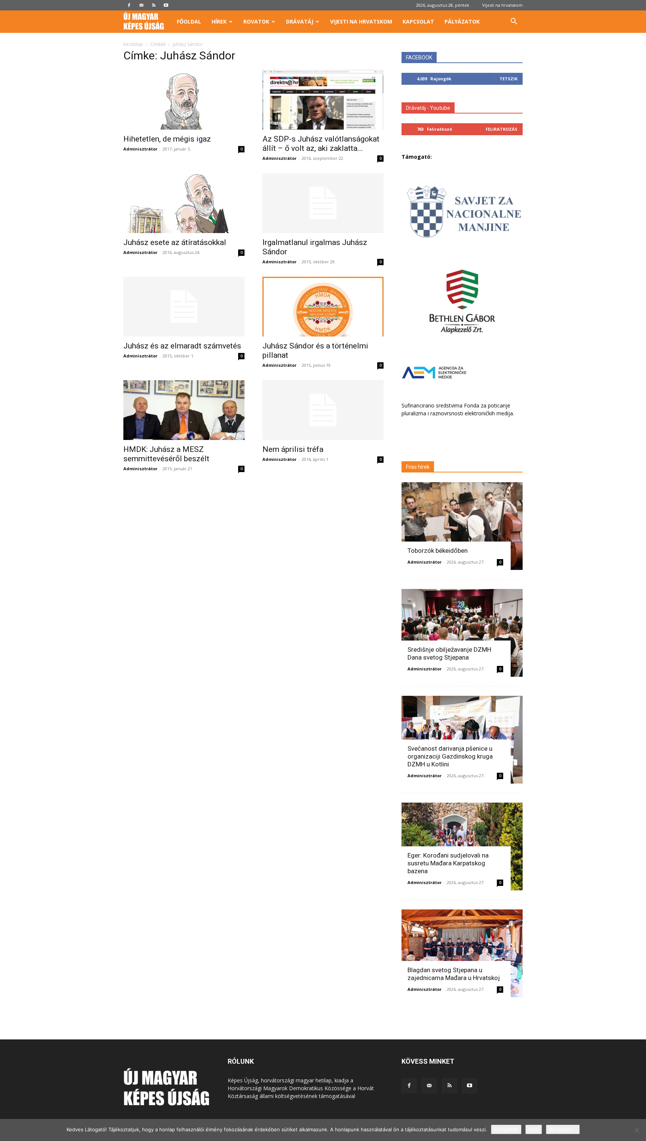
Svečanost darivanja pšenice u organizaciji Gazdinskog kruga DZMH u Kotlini (450, 756)
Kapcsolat (418, 21)
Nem (533, 1129)
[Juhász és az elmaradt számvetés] (183, 307)
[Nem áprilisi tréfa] (323, 410)
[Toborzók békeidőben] (462, 526)
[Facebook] (129, 5)
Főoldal (189, 21)
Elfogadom (506, 1129)
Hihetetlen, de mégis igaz (167, 138)
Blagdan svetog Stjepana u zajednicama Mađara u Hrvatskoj (453, 974)
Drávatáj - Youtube (428, 108)
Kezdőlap (133, 44)
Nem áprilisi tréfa (292, 449)
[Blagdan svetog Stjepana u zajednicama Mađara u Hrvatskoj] (462, 953)
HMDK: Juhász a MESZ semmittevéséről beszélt (166, 454)
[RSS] (153, 5)
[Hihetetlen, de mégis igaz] (183, 100)
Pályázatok (462, 21)
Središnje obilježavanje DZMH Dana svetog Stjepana (449, 653)
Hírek (219, 21)
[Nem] (636, 1130)
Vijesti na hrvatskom (502, 5)
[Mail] (141, 5)
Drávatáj (299, 21)
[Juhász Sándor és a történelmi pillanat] (323, 307)
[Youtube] (166, 5)
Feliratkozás (501, 129)
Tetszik (508, 78)
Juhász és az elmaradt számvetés (182, 345)
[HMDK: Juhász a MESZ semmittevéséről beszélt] (183, 410)
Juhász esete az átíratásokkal (174, 242)
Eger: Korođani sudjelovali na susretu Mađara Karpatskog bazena (448, 863)
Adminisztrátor (140, 149)
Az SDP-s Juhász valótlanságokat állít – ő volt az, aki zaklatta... (320, 143)
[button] (514, 22)
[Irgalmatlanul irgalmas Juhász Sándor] (323, 203)
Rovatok (256, 21)
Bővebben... (563, 1129)
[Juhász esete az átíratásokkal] (183, 203)
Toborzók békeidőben (437, 550)
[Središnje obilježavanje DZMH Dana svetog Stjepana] (462, 633)
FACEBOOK (419, 58)
